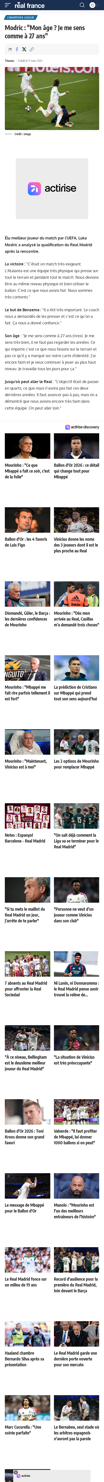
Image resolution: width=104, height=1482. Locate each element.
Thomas (9, 61)
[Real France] (32, 5)
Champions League (20, 17)
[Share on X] (24, 49)
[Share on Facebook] (16, 49)
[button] (9, 5)
